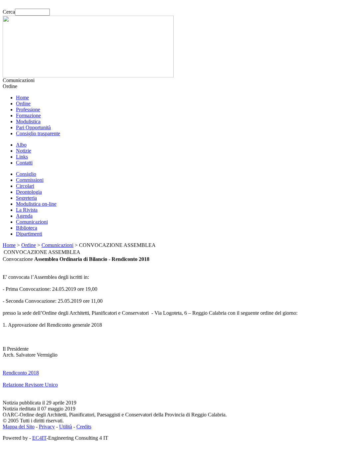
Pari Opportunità (33, 127)
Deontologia (29, 192)
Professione (28, 109)
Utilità (65, 426)
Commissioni (29, 180)
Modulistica (28, 121)
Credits (83, 426)
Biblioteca (26, 228)
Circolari (25, 186)
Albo (21, 145)
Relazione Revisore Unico (30, 385)
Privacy (47, 426)
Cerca (9, 12)
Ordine (23, 103)
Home (22, 97)
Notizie (23, 151)
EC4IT (39, 438)
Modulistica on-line (36, 204)
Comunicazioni (32, 222)
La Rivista (27, 210)
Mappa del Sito (19, 426)
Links (22, 157)
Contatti (24, 163)
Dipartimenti (29, 234)
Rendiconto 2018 (21, 373)
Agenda (24, 216)
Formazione (28, 115)
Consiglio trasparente (38, 133)
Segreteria (26, 198)
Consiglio (26, 174)
